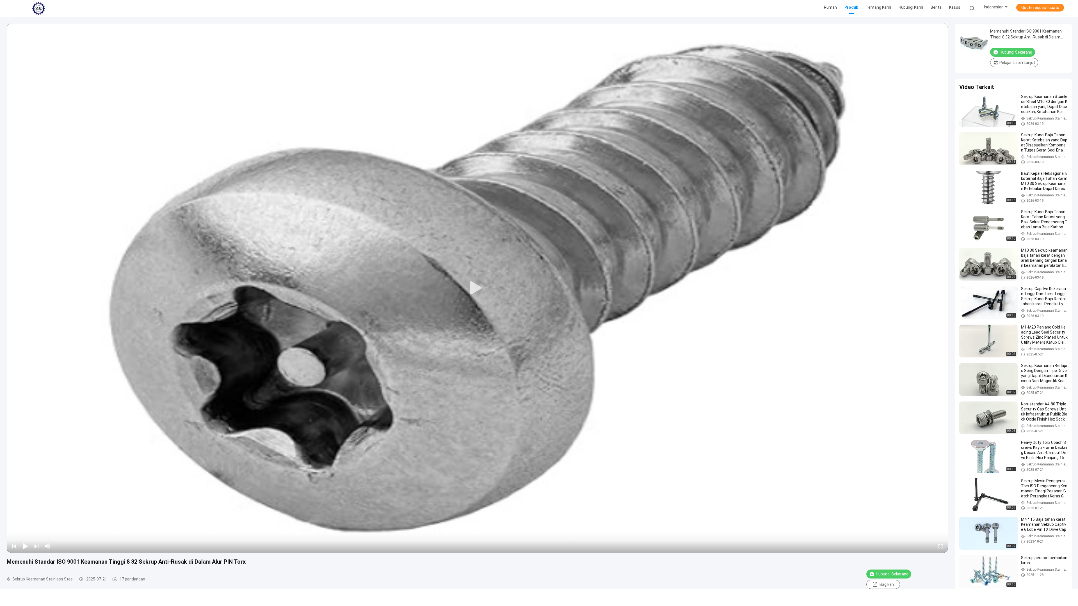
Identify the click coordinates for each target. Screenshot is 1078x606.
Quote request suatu (1040, 7)
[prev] (14, 546)
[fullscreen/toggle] (940, 546)
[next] (36, 546)
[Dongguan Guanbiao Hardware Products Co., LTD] (38, 8)
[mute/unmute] (47, 546)
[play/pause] (25, 546)
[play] (477, 288)
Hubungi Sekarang (892, 574)
